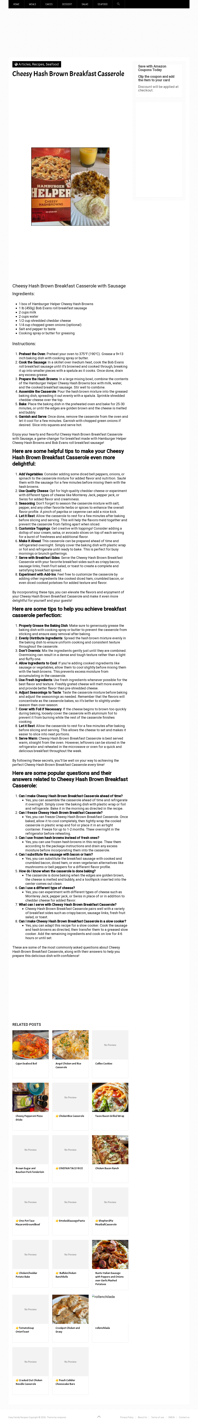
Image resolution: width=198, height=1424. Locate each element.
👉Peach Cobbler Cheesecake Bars (65, 1382)
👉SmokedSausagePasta (70, 1221)
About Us (142, 1417)
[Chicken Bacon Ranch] (110, 1149)
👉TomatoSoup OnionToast (25, 1329)
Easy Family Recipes (18, 1417)
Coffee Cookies (103, 1063)
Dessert (67, 4)
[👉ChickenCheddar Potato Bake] (30, 1254)
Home (16, 4)
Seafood (103, 4)
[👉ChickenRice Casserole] (70, 1097)
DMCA (171, 1417)
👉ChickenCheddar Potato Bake (26, 1275)
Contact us (184, 1417)
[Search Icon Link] (118, 4)
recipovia (61, 1417)
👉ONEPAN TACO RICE (69, 1168)
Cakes (49, 4)
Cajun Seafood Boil (26, 1063)
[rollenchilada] (110, 1309)
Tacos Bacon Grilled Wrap (109, 1116)
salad (85, 4)
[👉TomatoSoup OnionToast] (30, 1309)
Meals (32, 4)
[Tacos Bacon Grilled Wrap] (110, 1097)
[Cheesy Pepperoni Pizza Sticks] (30, 1097)
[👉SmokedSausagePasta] (70, 1202)
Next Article (110, 85)
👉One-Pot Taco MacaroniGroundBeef (28, 1222)
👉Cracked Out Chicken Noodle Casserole (29, 1382)
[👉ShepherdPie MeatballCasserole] (110, 1202)
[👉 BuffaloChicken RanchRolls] (70, 1254)
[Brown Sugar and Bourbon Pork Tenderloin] (30, 1149)
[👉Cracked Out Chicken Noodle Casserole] (30, 1361)
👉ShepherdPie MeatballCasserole (106, 1222)
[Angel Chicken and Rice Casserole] (70, 1044)
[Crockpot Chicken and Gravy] (70, 1309)
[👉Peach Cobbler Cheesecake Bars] (70, 1361)
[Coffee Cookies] (110, 1044)
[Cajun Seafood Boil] (30, 1044)
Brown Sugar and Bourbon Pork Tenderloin (30, 1170)
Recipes (38, 64)
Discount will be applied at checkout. (158, 88)
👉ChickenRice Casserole (70, 1116)
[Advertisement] (99, 34)
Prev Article (81, 85)
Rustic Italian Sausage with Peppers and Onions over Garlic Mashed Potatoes (109, 1278)
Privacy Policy (126, 1417)
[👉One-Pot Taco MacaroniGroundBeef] (30, 1202)
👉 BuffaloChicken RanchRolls (66, 1275)
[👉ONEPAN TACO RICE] (70, 1149)
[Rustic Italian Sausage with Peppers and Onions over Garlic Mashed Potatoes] (110, 1254)
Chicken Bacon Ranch (107, 1168)
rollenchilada (102, 1328)
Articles (24, 64)
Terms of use (157, 1417)
